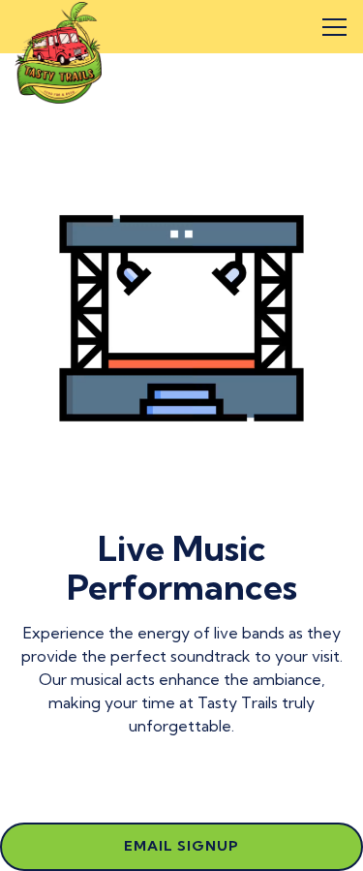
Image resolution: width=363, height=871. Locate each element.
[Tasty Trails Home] (58, 51)
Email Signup (181, 846)
